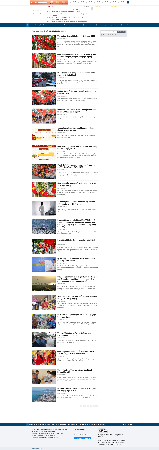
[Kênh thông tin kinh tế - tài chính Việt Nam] (49, 2)
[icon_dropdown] (128, 2)
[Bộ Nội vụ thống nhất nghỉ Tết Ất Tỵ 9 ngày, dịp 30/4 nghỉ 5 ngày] (44, 321)
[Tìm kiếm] (121, 32)
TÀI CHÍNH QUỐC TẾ (81, 25)
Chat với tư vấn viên (83, 438)
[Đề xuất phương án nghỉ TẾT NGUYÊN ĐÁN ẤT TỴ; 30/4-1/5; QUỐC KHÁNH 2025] (44, 357)
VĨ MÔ (88, 25)
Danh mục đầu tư (39, 14)
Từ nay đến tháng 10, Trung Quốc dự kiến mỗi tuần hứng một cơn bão (76, 334)
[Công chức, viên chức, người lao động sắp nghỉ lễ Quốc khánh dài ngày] (44, 134)
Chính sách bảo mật (37, 448)
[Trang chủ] (27, 25)
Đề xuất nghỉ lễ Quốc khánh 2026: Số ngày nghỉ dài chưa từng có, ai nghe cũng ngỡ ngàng (76, 55)
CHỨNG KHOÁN (37, 25)
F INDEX (126, 25)
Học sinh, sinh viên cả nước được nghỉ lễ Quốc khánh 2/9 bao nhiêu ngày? (76, 111)
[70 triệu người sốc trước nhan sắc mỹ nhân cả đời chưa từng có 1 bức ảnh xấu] (44, 208)
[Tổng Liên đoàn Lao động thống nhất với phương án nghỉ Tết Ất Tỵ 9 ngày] (44, 302)
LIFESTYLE (111, 25)
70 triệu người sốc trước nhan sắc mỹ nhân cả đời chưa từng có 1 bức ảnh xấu (76, 203)
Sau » (95, 406)
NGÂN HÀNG (63, 25)
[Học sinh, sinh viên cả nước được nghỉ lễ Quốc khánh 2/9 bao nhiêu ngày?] (44, 116)
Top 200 (130, 424)
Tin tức (111, 35)
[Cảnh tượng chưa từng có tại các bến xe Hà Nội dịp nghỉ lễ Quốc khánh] (44, 79)
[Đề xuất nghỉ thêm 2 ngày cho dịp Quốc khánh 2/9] (44, 246)
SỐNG (106, 25)
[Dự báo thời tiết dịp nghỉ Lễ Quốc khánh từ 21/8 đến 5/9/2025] (44, 97)
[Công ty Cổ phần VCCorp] (112, 430)
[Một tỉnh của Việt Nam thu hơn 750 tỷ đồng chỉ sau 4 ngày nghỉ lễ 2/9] (44, 394)
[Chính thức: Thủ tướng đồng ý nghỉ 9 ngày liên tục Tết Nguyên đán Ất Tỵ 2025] (44, 171)
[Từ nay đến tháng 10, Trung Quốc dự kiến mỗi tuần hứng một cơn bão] (44, 339)
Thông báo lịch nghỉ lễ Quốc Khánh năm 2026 (76, 36)
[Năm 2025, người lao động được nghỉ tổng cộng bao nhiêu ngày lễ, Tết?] (44, 152)
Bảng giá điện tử (38, 10)
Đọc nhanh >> (87, 6)
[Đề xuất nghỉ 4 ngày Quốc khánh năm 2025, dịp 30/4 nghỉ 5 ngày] (44, 189)
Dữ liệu (121, 25)
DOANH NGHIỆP (55, 25)
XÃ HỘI (31, 25)
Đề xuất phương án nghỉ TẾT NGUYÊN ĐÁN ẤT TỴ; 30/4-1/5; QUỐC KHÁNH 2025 (76, 352)
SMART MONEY (71, 25)
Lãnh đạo (119, 35)
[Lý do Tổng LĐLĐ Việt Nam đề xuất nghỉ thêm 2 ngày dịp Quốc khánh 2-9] (44, 264)
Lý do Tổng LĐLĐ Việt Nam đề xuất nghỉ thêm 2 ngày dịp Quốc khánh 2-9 (76, 259)
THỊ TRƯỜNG (101, 25)
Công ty (104, 35)
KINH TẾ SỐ (94, 25)
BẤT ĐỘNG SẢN (46, 25)
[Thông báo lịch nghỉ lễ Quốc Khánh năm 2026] (44, 42)
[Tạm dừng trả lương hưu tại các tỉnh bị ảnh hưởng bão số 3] (44, 376)
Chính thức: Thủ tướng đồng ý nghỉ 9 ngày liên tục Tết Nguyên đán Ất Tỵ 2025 (76, 166)
